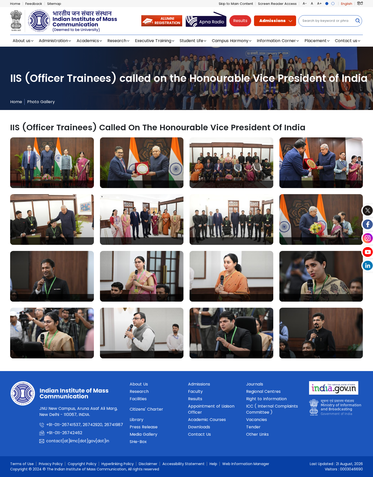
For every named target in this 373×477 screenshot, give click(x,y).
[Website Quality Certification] (335, 409)
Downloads (199, 427)
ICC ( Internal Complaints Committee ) (272, 409)
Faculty (195, 391)
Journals (254, 384)
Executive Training (153, 41)
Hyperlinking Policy (117, 463)
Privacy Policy (51, 463)
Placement (315, 41)
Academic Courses (207, 420)
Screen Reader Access (277, 3)
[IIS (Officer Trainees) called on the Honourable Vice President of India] (52, 162)
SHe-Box (138, 442)
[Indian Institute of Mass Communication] (63, 21)
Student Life (191, 41)
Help (213, 463)
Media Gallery (143, 434)
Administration (53, 41)
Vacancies (256, 420)
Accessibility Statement (183, 463)
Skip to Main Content (236, 3)
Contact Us (199, 434)
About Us (139, 384)
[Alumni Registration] (161, 21)
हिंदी (360, 3)
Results (240, 21)
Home (15, 3)
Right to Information (266, 399)
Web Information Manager (245, 463)
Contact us (346, 41)
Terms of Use (22, 463)
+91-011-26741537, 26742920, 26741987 (84, 425)
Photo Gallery (41, 102)
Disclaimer (148, 463)
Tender (253, 427)
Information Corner (276, 41)
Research (116, 41)
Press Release (144, 427)
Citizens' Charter (146, 409)
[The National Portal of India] (333, 389)
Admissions (272, 21)
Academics (88, 41)
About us (21, 41)
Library (136, 420)
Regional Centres (263, 391)
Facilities (138, 399)
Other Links (257, 434)
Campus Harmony (230, 41)
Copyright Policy (82, 463)
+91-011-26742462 (64, 433)
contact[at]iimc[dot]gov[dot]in (78, 441)
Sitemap (54, 3)
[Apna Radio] (206, 21)
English (346, 3)
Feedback (33, 3)
